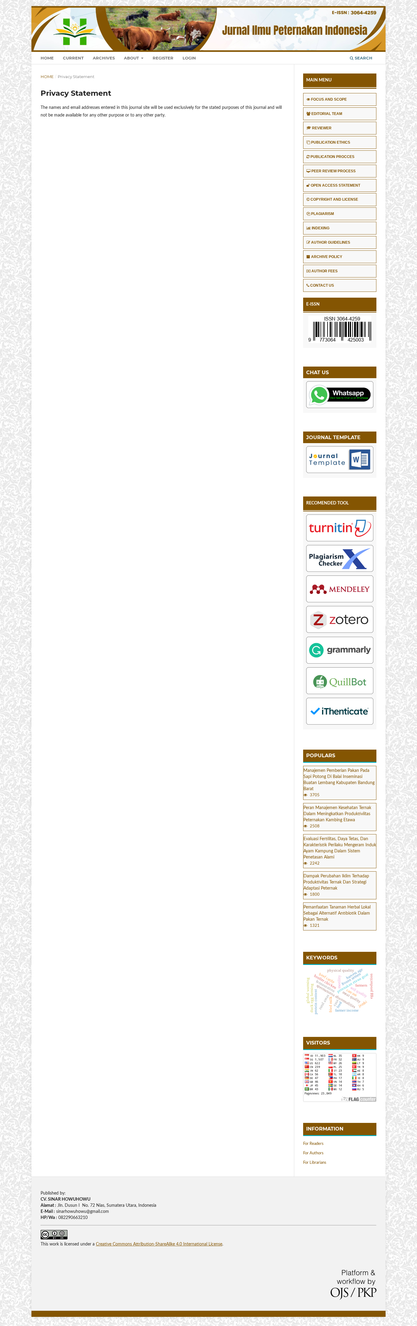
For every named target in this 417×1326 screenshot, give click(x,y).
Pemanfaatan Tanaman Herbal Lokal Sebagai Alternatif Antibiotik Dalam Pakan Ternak (337, 913)
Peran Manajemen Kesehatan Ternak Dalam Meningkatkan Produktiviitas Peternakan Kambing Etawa (337, 814)
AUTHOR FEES (324, 271)
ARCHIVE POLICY (326, 257)
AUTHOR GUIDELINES (330, 242)
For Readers (313, 1144)
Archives (104, 58)
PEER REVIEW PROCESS (333, 171)
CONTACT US (322, 285)
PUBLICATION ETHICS (330, 142)
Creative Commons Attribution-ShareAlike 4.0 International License (159, 1244)
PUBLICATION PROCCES (332, 157)
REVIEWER (322, 128)
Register (163, 58)
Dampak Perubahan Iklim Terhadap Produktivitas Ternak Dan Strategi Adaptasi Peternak (336, 882)
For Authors (313, 1153)
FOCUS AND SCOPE (329, 99)
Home (47, 58)
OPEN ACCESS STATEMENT (335, 185)
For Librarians (314, 1163)
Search (363, 58)
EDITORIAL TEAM (326, 114)
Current (73, 58)
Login (189, 58)
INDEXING (320, 228)
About (132, 58)
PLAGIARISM (322, 214)
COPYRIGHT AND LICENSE (334, 199)
